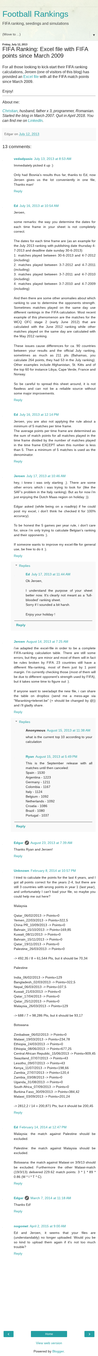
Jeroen (19, 476)
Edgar (18, 843)
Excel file (31, 77)
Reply (18, 191)
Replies (24, 566)
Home (49, 1334)
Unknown (21, 871)
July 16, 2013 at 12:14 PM (39, 414)
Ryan (30, 756)
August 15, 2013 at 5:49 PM (56, 756)
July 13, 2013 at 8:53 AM (52, 159)
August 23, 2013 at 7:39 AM (51, 843)
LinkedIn (35, 121)
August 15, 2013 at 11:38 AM (68, 730)
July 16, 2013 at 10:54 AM (39, 206)
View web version (49, 1343)
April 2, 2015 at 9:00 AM (48, 1226)
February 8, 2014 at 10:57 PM (53, 871)
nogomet (21, 1226)
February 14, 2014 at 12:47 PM (43, 1127)
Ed (16, 206)
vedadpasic (23, 159)
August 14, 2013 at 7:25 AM (47, 641)
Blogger (58, 1351)
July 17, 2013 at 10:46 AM (46, 476)
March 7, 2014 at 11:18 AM (50, 1198)
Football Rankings (35, 13)
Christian (10, 111)
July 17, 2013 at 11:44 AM (50, 574)
